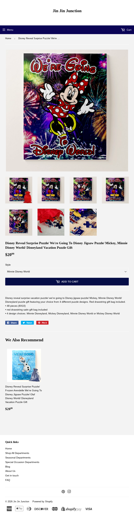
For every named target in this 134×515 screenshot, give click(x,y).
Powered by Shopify (42, 501)
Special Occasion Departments (22, 462)
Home (8, 38)
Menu (10, 29)
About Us (10, 471)
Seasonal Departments (18, 457)
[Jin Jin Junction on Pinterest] (63, 492)
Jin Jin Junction (67, 10)
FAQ (7, 480)
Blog (7, 466)
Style (8, 264)
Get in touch (12, 475)
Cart (128, 29)
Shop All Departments (17, 453)
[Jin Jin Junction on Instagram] (69, 492)
